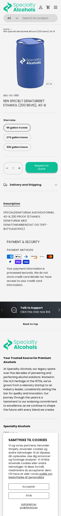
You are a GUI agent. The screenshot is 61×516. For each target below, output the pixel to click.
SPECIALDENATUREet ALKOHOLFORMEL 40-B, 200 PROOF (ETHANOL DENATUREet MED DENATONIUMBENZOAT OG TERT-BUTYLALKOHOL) (28, 221)
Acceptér (28, 487)
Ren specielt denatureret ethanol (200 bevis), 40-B (29, 31)
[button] (48, 7)
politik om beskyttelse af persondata (30, 475)
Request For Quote (42, 167)
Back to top (30, 324)
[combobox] (30, 18)
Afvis (29, 495)
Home (6, 29)
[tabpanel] (30, 221)
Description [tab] (11, 204)
